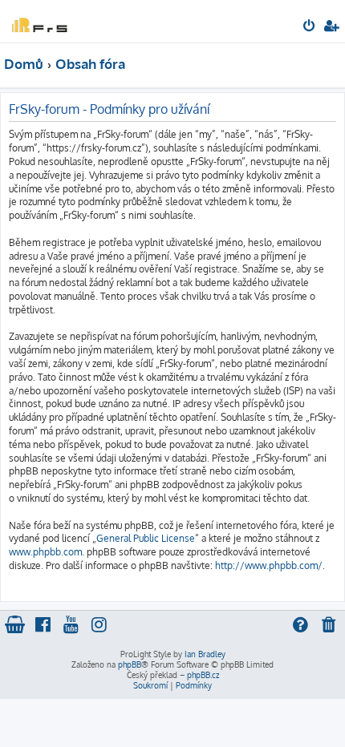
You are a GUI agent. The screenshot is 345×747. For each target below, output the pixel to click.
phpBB (129, 664)
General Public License (145, 538)
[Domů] (38, 20)
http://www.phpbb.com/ (269, 565)
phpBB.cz (203, 675)
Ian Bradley (205, 654)
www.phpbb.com (45, 552)
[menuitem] (310, 27)
